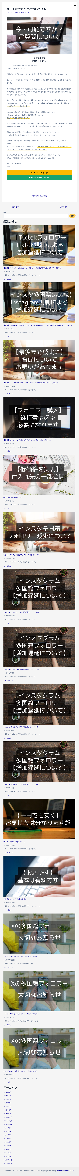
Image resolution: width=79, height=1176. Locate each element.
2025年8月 (7, 1103)
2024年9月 (7, 1128)
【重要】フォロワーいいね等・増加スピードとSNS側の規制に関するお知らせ (30, 383)
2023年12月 (7, 1160)
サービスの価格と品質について (14, 842)
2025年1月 (7, 1114)
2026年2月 (7, 1096)
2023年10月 (7, 1164)
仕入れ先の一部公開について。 (14, 497)
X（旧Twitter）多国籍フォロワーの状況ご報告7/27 (21, 956)
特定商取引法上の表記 (39, 196)
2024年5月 (7, 1142)
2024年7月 (7, 1135)
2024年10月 (7, 1124)
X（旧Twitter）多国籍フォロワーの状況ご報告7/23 (21, 1014)
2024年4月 (7, 1146)
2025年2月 (7, 1110)
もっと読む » (8, 279)
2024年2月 (7, 1153)
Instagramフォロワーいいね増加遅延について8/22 (21, 612)
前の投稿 (14, 207)
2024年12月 (7, 1117)
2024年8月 (7, 1131)
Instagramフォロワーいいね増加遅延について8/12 (21, 670)
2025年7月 (7, 1106)
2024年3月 (7, 1149)
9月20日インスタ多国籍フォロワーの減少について (21, 555)
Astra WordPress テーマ (65, 1171)
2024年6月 (7, 1138)
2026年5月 (7, 1092)
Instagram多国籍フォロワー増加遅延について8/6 (20, 727)
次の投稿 (64, 207)
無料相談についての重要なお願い (15, 899)
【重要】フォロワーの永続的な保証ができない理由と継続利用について (28, 440)
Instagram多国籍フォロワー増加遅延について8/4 (20, 784)
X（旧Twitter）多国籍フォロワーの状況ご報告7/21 (21, 1071)
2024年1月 (7, 1156)
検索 (5, 212)
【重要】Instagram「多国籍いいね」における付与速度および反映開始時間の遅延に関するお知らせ (38, 325)
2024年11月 (7, 1121)
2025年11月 (7, 1099)
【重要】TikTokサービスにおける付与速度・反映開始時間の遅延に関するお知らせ (32, 268)
